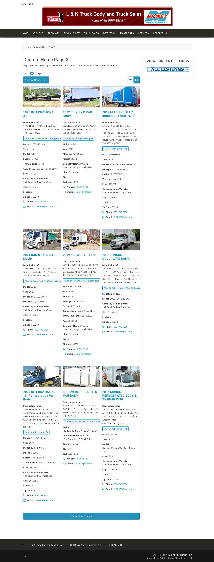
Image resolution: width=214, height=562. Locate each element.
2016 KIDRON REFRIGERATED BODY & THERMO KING (119, 395)
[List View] (131, 79)
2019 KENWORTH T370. (80, 255)
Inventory (109, 33)
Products (54, 33)
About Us (38, 33)
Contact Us (160, 33)
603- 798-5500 (41, 201)
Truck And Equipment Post (179, 554)
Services (143, 33)
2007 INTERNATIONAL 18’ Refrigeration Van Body (39, 395)
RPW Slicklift (72, 33)
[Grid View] (136, 79)
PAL (24, 555)
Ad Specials (127, 33)
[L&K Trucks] (107, 25)
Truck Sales (91, 33)
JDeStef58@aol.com (43, 206)
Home (25, 33)
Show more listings (81, 516)
